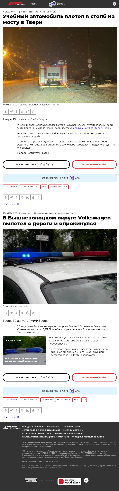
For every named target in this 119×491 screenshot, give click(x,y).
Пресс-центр (52, 427)
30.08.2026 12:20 (10, 213)
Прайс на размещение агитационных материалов (45, 437)
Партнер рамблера (47, 480)
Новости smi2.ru (12, 204)
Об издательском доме (33, 427)
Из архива (54, 105)
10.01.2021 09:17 (9, 12)
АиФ (26, 306)
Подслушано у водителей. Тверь (90, 128)
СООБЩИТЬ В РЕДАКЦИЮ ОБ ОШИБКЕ (88, 437)
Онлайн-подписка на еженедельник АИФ (41, 430)
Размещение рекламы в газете (69, 434)
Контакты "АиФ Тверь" (73, 430)
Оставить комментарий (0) (94, 164)
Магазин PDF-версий (71, 427)
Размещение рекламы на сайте (36, 434)
